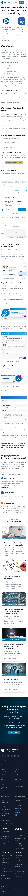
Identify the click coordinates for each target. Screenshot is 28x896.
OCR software (4, 843)
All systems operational (5, 788)
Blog (2, 779)
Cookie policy (18, 805)
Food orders (18, 777)
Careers (3, 774)
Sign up (22, 2)
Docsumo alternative (20, 874)
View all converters (19, 848)
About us (3, 769)
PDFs (16, 766)
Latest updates (4, 782)
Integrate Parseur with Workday (14, 162)
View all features (4, 846)
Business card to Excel (20, 838)
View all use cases (19, 786)
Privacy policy (18, 803)
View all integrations (5, 878)
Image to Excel (18, 846)
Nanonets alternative (20, 871)
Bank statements (19, 772)
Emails (16, 764)
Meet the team (4, 772)
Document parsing (5, 834)
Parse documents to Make (7, 871)
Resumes (17, 774)
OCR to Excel (18, 841)
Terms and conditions (20, 796)
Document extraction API (6, 818)
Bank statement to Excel (20, 833)
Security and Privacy (5, 820)
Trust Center (18, 808)
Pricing (2, 766)
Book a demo (14, 737)
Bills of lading (18, 779)
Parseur (16, 114)
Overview (3, 764)
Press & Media (4, 784)
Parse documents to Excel (7, 855)
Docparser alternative (20, 869)
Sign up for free (13, 732)
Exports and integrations (6, 841)
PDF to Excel (18, 843)
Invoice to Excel (18, 835)
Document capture (5, 831)
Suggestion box (4, 777)
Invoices (17, 769)
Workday (3, 50)
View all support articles (6, 823)
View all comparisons (20, 876)
